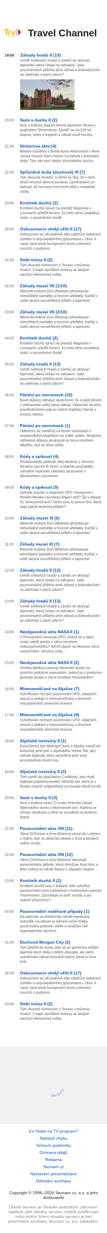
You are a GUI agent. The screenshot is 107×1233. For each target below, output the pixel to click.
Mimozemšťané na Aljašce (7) (49, 688)
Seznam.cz (53, 1166)
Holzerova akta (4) (38, 146)
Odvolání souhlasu (53, 1181)
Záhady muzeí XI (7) (39, 544)
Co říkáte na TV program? (53, 1131)
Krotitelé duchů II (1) (41, 880)
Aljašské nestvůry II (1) (43, 740)
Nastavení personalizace (53, 1173)
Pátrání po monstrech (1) (45, 425)
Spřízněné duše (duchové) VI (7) (52, 172)
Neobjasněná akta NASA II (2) (49, 662)
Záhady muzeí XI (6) (40, 518)
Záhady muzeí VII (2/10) (43, 312)
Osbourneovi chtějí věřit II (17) (50, 229)
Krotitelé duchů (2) (39, 203)
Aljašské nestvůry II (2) (43, 771)
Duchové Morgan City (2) (45, 942)
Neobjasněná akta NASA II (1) (49, 631)
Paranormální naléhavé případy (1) (54, 911)
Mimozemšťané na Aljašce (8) (49, 714)
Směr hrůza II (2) (36, 259)
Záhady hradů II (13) (40, 55)
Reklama (53, 1159)
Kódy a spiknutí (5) (39, 487)
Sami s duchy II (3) (38, 797)
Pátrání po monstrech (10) (46, 394)
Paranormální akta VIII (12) (46, 854)
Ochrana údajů (53, 1152)
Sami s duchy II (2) (38, 120)
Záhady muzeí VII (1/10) (43, 285)
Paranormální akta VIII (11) (46, 828)
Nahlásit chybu (53, 1138)
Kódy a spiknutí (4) (39, 456)
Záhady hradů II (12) (40, 570)
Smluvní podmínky (53, 1145)
